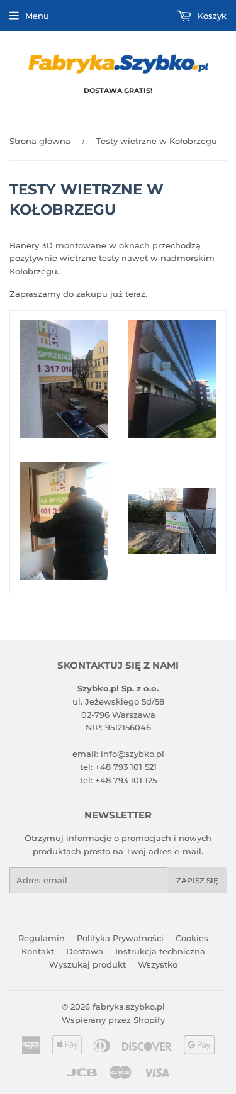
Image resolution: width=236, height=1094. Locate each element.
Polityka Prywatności (120, 938)
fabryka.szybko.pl (129, 1007)
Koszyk (211, 16)
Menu (37, 16)
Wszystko (157, 964)
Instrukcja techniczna (160, 951)
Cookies (192, 938)
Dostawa (84, 951)
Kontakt (37, 951)
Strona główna (39, 141)
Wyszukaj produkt (87, 964)
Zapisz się (197, 880)
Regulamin (41, 938)
